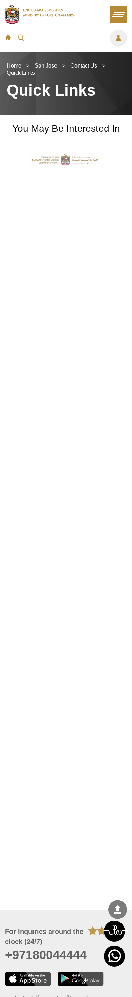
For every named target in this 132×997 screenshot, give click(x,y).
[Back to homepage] (39, 21)
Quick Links (21, 73)
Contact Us (83, 66)
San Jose (46, 66)
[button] (114, 931)
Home (14, 66)
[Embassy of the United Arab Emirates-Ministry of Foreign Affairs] (66, 161)
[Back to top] (117, 909)
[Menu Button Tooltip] (79, 38)
